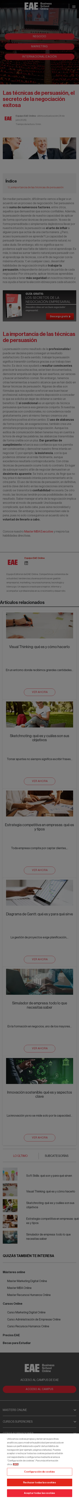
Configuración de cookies (39, 1472)
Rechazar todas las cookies (39, 1482)
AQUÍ (16, 1464)
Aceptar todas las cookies (39, 1493)
